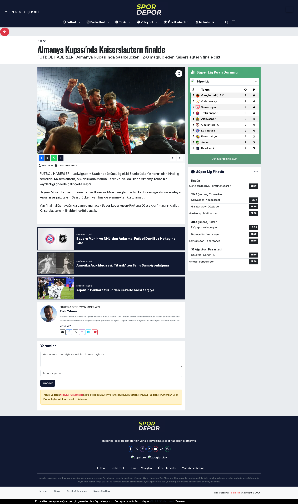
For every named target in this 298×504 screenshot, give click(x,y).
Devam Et (64, 326)
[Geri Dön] (4, 31)
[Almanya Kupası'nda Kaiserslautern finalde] (111, 110)
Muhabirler (206, 22)
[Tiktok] (161, 449)
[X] (137, 449)
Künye (57, 491)
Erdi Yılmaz (47, 165)
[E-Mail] (63, 332)
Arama (226, 22)
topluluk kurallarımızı (71, 395)
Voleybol (147, 22)
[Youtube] (95, 332)
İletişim (43, 491)
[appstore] (138, 457)
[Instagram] (82, 332)
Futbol (71, 22)
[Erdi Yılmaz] (48, 313)
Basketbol (97, 22)
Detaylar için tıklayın (224, 158)
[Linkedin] (88, 332)
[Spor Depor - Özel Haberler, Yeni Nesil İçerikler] (149, 9)
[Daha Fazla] (60, 158)
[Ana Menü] (234, 22)
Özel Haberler (178, 22)
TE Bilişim (234, 493)
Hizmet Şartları (101, 491)
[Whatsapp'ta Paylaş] (54, 158)
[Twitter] (75, 332)
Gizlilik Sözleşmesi (77, 491)
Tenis (122, 22)
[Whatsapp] (168, 449)
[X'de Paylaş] (47, 158)
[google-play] (157, 457)
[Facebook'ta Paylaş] (41, 158)
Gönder (48, 383)
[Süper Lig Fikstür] (256, 171)
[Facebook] (69, 332)
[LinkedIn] (149, 449)
